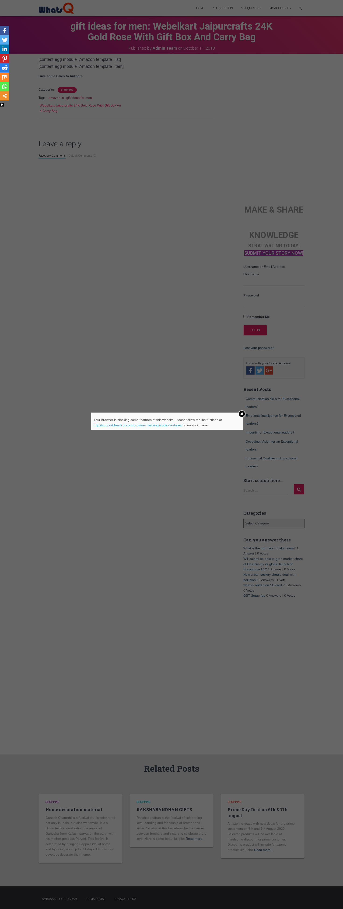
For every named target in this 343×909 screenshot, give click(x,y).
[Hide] (2, 105)
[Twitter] (4, 40)
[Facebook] (4, 30)
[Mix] (4, 77)
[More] (4, 95)
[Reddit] (4, 67)
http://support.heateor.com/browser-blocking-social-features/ (138, 425)
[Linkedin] (4, 49)
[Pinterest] (4, 58)
